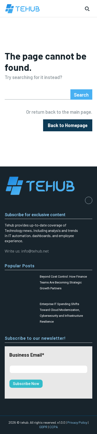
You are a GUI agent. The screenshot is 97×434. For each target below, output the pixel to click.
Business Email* (26, 355)
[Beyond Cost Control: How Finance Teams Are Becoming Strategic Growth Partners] (20, 282)
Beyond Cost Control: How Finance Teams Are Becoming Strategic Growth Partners (63, 282)
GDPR (43, 427)
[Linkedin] (88, 200)
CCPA (53, 427)
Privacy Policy (77, 422)
